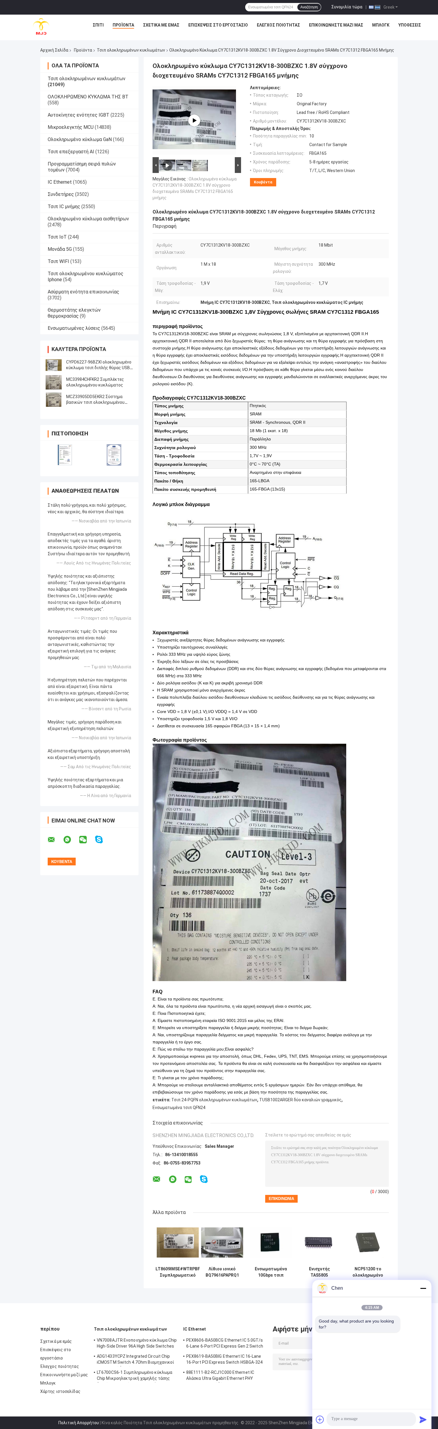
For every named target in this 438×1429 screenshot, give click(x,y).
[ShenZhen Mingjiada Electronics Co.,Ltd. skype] (102, 839)
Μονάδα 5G (60, 249)
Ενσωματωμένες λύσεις (74, 328)
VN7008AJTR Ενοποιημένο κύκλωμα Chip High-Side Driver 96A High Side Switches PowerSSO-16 (137, 1344)
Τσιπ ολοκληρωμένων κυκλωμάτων (131, 50)
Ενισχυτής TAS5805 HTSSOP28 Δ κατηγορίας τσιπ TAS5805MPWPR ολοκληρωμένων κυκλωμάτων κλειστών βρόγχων (319, 1272)
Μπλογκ (380, 25)
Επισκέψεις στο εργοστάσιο (218, 25)
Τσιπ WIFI (58, 261)
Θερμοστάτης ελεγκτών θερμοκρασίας (74, 313)
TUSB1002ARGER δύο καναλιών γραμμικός (300, 1099)
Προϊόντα (123, 25)
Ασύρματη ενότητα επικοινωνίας (83, 292)
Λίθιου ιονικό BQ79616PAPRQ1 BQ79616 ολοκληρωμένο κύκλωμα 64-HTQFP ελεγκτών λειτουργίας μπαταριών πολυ (222, 1272)
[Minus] (423, 1288)
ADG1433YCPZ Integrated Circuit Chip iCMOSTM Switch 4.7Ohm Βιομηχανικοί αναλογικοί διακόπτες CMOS (135, 1360)
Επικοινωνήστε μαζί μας (336, 25)
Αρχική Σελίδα (54, 50)
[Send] (423, 1419)
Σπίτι (98, 25)
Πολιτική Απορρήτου (78, 1422)
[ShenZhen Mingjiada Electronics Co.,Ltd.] (41, 26)
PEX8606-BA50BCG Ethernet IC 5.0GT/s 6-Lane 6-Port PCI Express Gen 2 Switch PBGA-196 (224, 1344)
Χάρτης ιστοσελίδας (60, 1391)
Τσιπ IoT (57, 237)
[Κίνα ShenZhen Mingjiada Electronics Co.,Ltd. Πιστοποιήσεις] (64, 454)
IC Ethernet (60, 182)
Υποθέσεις (409, 25)
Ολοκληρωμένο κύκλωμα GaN (80, 139)
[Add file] (320, 1419)
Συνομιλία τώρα (346, 6)
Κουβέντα (263, 182)
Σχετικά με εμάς (161, 25)
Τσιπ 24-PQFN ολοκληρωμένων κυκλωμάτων (214, 1099)
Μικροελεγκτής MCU (71, 127)
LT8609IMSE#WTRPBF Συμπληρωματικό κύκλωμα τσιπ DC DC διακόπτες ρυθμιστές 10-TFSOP (178, 1272)
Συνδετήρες (61, 194)
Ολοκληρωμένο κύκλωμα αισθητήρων (88, 219)
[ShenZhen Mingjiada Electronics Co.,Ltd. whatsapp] (70, 839)
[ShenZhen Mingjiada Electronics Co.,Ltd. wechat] (86, 839)
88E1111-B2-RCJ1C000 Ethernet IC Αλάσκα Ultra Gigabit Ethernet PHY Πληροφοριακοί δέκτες (220, 1376)
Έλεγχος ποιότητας (278, 25)
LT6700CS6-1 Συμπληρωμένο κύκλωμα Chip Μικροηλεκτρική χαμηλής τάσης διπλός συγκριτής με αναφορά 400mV (134, 1376)
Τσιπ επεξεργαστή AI (71, 151)
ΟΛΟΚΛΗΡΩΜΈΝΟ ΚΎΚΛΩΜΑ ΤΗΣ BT (88, 97)
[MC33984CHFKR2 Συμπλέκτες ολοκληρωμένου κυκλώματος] (54, 382)
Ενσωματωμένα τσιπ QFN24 (179, 1107)
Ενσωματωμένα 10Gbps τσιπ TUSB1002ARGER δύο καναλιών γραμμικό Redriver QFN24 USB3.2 (271, 1272)
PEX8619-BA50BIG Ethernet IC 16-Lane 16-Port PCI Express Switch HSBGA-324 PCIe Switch (224, 1360)
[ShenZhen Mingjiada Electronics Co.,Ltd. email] (55, 839)
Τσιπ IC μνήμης (64, 206)
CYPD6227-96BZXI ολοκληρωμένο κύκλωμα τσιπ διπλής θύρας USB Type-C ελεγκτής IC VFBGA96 (98, 368)
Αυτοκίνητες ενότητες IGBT (78, 115)
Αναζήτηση (309, 7)
